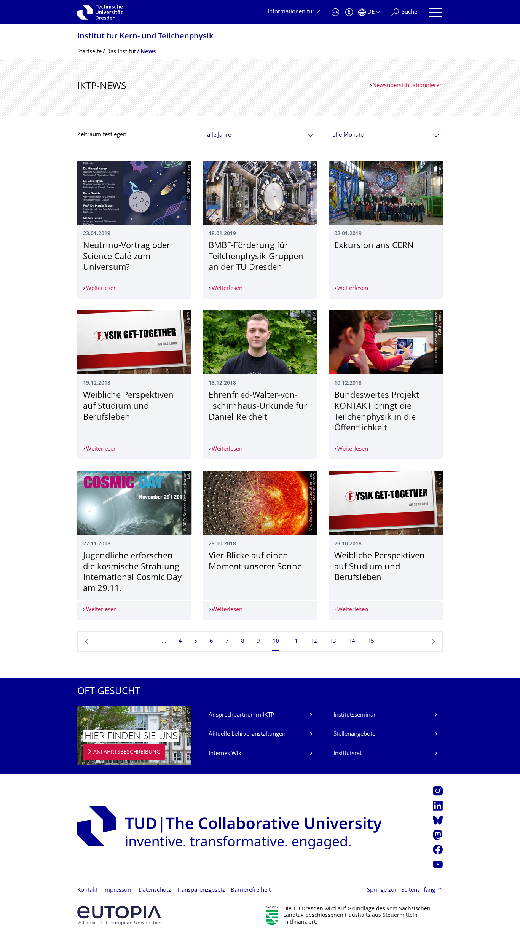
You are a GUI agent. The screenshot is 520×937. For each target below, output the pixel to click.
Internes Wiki (226, 754)
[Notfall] (335, 12)
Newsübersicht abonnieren (407, 86)
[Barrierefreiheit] (349, 12)
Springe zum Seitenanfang (401, 890)
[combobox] (260, 135)
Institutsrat (347, 754)
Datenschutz (155, 890)
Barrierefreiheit (251, 890)
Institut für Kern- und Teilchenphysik (145, 36)
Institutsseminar (354, 715)
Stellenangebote (354, 734)
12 (313, 641)
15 (370, 641)
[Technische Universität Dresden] (100, 12)
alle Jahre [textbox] (219, 135)
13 (332, 641)
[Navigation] (436, 12)
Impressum (118, 890)
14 (351, 641)
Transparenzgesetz (201, 890)
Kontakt (87, 890)
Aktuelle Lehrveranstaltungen (247, 734)
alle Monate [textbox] (348, 135)
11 (294, 641)
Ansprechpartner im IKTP (241, 715)
